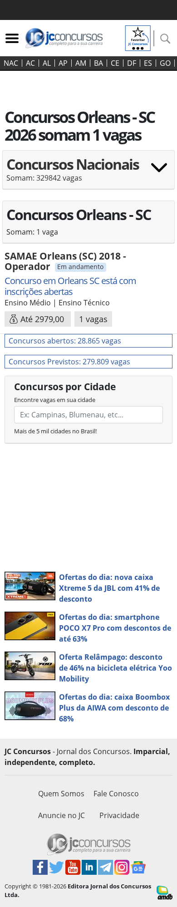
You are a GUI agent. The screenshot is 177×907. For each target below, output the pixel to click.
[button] (88, 172)
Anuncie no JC (61, 815)
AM (80, 63)
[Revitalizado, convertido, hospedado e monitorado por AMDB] (164, 892)
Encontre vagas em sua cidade (54, 400)
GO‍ (165, 63)
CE (115, 63)
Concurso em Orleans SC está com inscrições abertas (70, 286)
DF (131, 63)
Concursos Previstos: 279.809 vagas (69, 362)
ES (148, 63)
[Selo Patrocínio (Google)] (138, 37)
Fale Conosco (116, 794)
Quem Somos (61, 794)
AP (63, 63)
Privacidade (119, 815)
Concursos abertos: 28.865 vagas (65, 341)
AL (47, 63)
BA (98, 63)
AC (30, 63)
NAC (11, 63)
